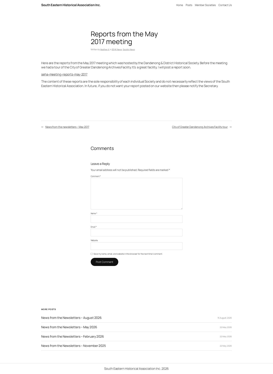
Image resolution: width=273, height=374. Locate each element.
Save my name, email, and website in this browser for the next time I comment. (128, 253)
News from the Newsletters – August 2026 (71, 318)
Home (179, 5)
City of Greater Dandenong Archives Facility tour (200, 127)
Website (94, 240)
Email (94, 226)
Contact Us (225, 5)
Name (94, 213)
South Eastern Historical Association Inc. (71, 5)
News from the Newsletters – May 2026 (69, 327)
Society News (129, 49)
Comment (96, 176)
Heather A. (104, 49)
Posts (189, 5)
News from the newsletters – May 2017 (67, 127)
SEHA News (117, 49)
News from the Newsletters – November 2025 (73, 346)
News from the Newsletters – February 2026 (72, 336)
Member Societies (205, 5)
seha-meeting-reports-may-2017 (64, 74)
